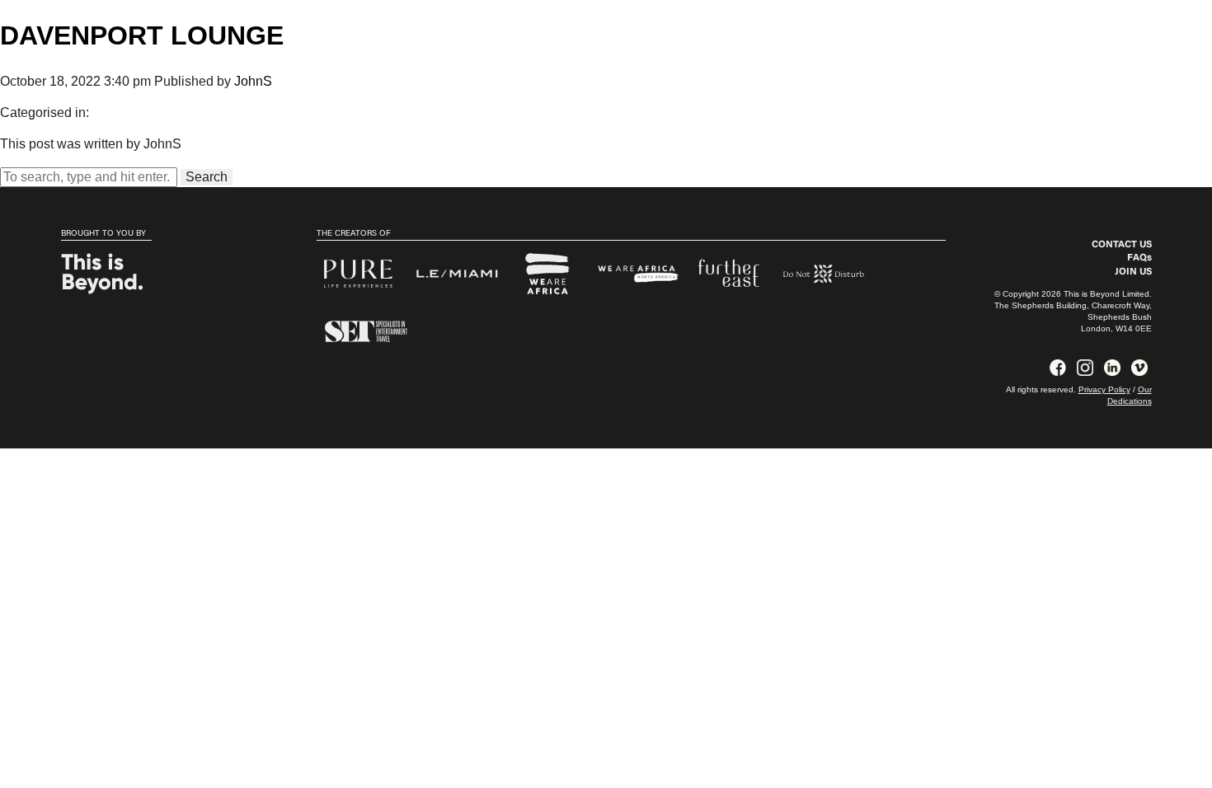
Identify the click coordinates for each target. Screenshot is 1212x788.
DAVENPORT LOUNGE (142, 35)
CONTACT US (1122, 245)
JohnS (253, 81)
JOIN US (1133, 272)
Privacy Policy (1104, 389)
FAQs (1139, 258)
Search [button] (207, 177)
